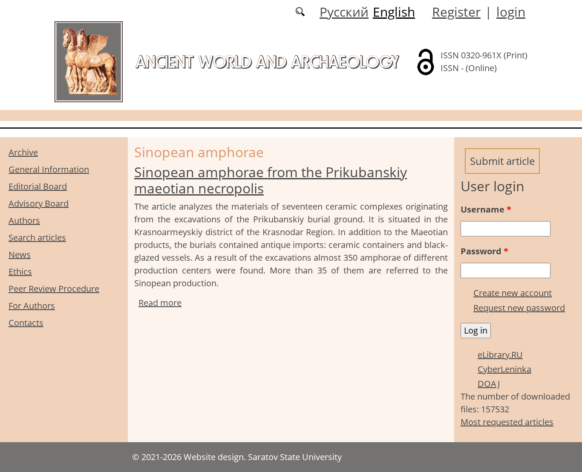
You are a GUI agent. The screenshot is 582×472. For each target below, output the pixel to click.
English (394, 11)
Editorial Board (38, 186)
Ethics (20, 271)
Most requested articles (507, 422)
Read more (160, 302)
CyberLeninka (504, 369)
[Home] (89, 61)
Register (456, 11)
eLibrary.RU (500, 354)
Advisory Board (39, 203)
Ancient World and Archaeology (267, 62)
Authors (24, 220)
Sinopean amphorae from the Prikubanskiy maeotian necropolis (270, 180)
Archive (23, 152)
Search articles (37, 237)
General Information (49, 169)
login (510, 11)
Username (486, 209)
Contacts (26, 322)
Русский (344, 11)
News (20, 254)
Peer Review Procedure (54, 288)
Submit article (502, 161)
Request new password (519, 308)
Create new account (512, 293)
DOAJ (489, 383)
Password (484, 251)
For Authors (32, 305)
